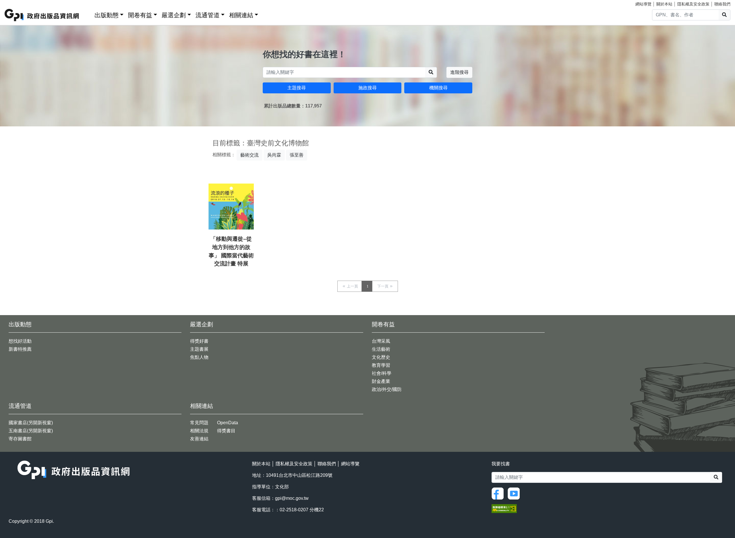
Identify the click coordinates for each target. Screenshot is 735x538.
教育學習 (381, 365)
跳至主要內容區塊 (16, 3)
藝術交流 (249, 155)
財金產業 (381, 381)
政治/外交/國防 (387, 389)
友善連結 (199, 438)
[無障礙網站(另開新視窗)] (504, 508)
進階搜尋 (459, 72)
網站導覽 (643, 4)
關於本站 (664, 4)
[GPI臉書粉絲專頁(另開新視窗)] (499, 493)
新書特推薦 (20, 349)
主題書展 (199, 349)
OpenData (227, 422)
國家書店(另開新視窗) (31, 422)
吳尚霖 (274, 155)
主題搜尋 (296, 87)
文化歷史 (381, 357)
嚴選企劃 (174, 15)
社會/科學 (381, 373)
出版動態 (106, 15)
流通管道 (208, 15)
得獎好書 (199, 341)
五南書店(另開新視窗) (31, 430)
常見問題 (199, 422)
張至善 (296, 155)
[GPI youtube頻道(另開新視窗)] (515, 493)
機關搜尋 (438, 87)
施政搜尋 (367, 87)
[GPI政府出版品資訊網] (42, 15)
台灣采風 (381, 341)
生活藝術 (381, 349)
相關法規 (199, 430)
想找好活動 (20, 341)
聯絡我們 (722, 4)
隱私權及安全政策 (693, 4)
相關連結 (241, 15)
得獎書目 (226, 430)
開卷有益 (140, 15)
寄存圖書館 (20, 438)
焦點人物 (199, 357)
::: (88, 13)
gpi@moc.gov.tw (292, 498)
